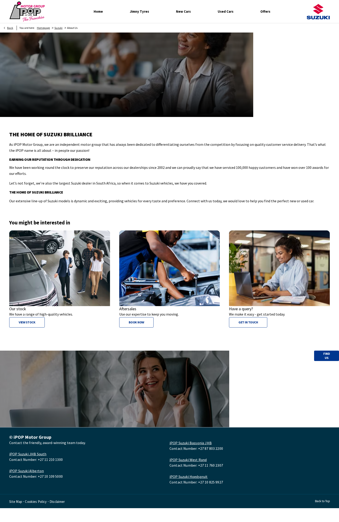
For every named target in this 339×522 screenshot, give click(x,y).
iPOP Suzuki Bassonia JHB (191, 443)
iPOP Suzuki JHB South (27, 454)
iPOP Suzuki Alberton (26, 470)
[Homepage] (318, 11)
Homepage (43, 28)
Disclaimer (57, 501)
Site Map (15, 501)
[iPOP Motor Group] (27, 11)
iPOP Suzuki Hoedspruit (189, 476)
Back (10, 28)
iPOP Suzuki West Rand (188, 459)
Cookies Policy (36, 501)
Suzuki (58, 28)
